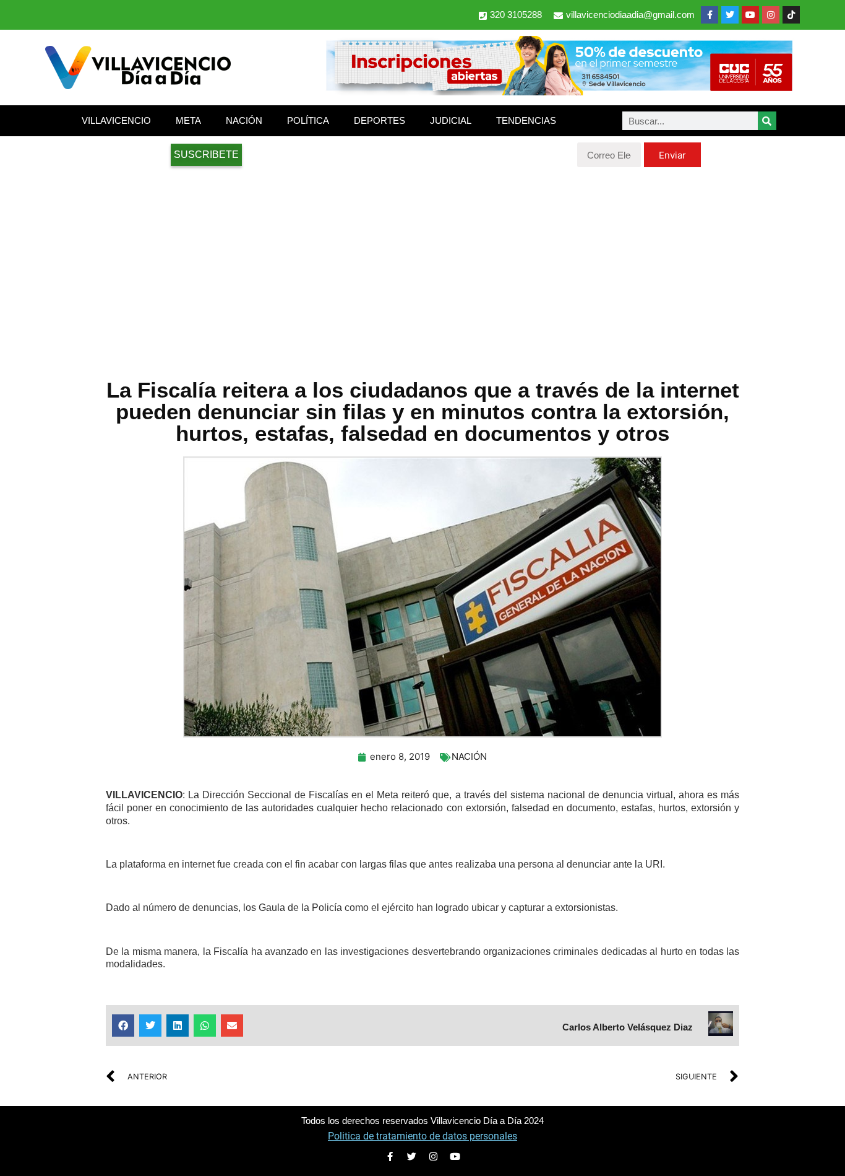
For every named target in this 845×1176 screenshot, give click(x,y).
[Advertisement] (422, 266)
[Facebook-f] (709, 15)
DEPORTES (379, 120)
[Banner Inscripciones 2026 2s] (558, 91)
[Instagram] (770, 15)
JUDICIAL (450, 120)
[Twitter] (730, 15)
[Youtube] (750, 15)
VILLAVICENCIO (116, 120)
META (188, 120)
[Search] (767, 120)
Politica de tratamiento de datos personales (422, 1136)
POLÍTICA (308, 120)
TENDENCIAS (526, 120)
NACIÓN (244, 120)
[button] (123, 1025)
